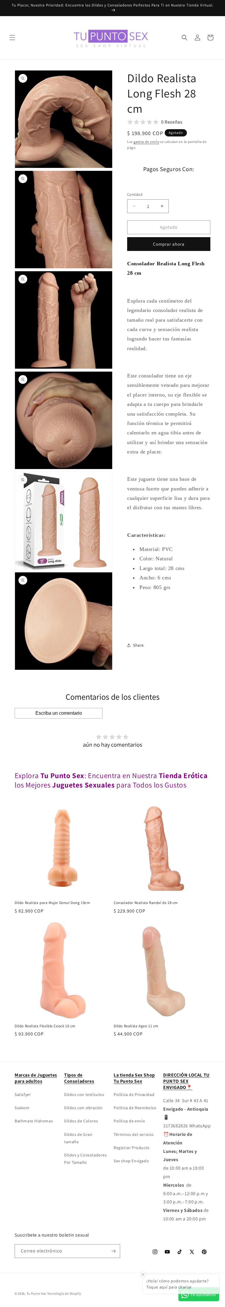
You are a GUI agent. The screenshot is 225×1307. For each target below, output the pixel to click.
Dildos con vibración (83, 1107)
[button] (12, 37)
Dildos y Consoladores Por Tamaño (85, 1158)
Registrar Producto (132, 1147)
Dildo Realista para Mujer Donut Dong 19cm (52, 902)
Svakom (22, 1107)
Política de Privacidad (134, 1094)
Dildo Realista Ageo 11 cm (136, 1026)
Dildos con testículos (84, 1094)
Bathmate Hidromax (34, 1121)
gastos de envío (146, 141)
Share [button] (138, 645)
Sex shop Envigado (131, 1160)
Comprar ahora (169, 244)
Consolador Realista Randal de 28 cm (146, 902)
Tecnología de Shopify (64, 1293)
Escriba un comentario (58, 713)
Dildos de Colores (81, 1121)
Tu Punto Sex (36, 1293)
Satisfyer (23, 1094)
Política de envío (129, 1121)
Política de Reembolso (135, 1107)
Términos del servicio (134, 1134)
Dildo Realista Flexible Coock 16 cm (45, 1026)
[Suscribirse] (113, 1251)
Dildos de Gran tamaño (78, 1138)
